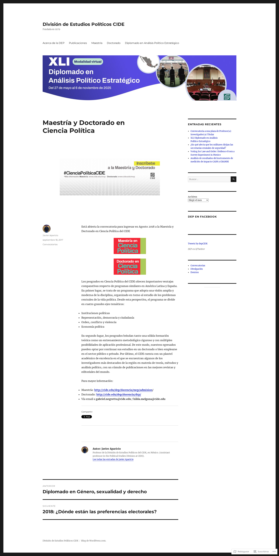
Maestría (96, 43)
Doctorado (113, 43)
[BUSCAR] (233, 179)
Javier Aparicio (50, 235)
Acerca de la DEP (53, 43)
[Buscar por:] (209, 179)
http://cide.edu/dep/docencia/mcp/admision (123, 390)
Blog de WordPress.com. (93, 540)
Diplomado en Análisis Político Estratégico (152, 43)
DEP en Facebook (202, 216)
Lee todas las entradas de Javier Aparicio (113, 459)
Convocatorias (50, 244)
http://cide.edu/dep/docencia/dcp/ (118, 394)
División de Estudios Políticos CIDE (83, 24)
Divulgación (197, 269)
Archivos (192, 196)
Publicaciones (78, 43)
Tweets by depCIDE (197, 243)
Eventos (195, 272)
